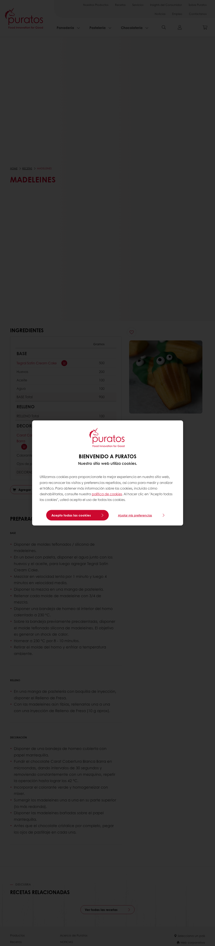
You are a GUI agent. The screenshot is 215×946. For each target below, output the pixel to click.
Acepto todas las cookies (71, 515)
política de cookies (107, 493)
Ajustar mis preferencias (135, 515)
